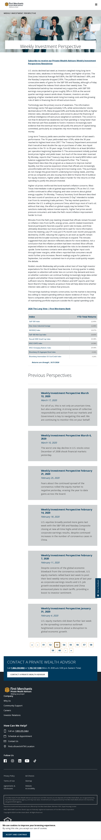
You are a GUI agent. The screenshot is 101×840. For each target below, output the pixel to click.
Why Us (7, 700)
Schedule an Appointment (20, 736)
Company (8, 696)
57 (84, 644)
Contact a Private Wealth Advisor (27, 674)
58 (91, 644)
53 (57, 644)
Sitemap (28, 781)
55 (71, 644)
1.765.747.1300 (34, 668)
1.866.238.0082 (18, 668)
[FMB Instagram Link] (12, 761)
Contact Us (13, 741)
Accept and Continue (16, 834)
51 (43, 644)
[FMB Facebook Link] (5, 761)
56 (77, 644)
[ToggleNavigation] (96, 4)
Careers (7, 710)
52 (50, 644)
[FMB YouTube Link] (27, 761)
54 (64, 644)
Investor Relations (12, 715)
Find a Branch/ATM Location (21, 746)
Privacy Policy (9, 776)
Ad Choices (29, 776)
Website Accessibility (30, 787)
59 (53, 650)
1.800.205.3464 (21, 731)
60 (60, 650)
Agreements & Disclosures (9, 787)
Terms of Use (9, 781)
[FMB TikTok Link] (35, 761)
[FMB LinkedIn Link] (19, 761)
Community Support (13, 705)
